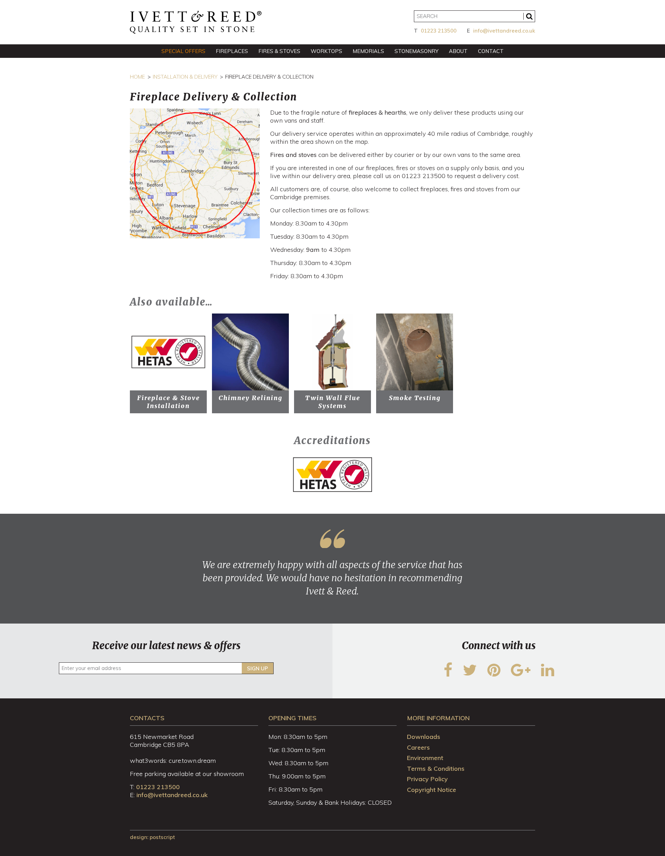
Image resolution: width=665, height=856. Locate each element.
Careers (418, 747)
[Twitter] (470, 674)
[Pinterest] (493, 674)
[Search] (529, 16)
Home (137, 76)
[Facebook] (448, 674)
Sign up (257, 668)
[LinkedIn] (547, 674)
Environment (425, 758)
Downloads (423, 737)
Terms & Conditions (435, 769)
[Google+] (521, 674)
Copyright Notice (431, 790)
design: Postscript (152, 837)
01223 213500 (438, 30)
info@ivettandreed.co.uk (504, 30)
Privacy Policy (427, 779)
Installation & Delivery (185, 76)
